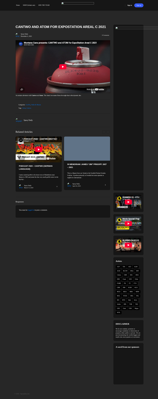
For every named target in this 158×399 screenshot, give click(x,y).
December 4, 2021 (26, 36)
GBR (118, 287)
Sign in (129, 5)
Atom (24, 108)
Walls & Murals (36, 105)
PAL (137, 296)
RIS (118, 300)
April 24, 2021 (76, 186)
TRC (136, 304)
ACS (129, 267)
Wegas (136, 308)
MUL (118, 296)
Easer (124, 279)
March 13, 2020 (28, 188)
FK (125, 283)
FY (130, 283)
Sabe (129, 300)
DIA (131, 275)
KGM (130, 287)
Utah (124, 308)
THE (130, 304)
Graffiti (28, 105)
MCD (118, 291)
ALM (135, 267)
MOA (125, 291)
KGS (136, 287)
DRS (118, 279)
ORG (131, 296)
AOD (118, 271)
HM (124, 287)
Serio (135, 300)
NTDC (125, 296)
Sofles (119, 304)
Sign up (139, 5)
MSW (137, 291)
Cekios (119, 275)
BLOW (125, 271)
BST (137, 271)
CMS (125, 275)
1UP (118, 267)
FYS (135, 283)
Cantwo (29, 108)
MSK (131, 291)
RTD (123, 300)
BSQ (131, 271)
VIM (130, 308)
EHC (130, 279)
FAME (119, 283)
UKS (118, 308)
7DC (124, 267)
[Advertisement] (134, 366)
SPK (125, 304)
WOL (118, 312)
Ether (136, 279)
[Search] (122, 5)
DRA (137, 275)
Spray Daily (24, 34)
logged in (31, 210)
